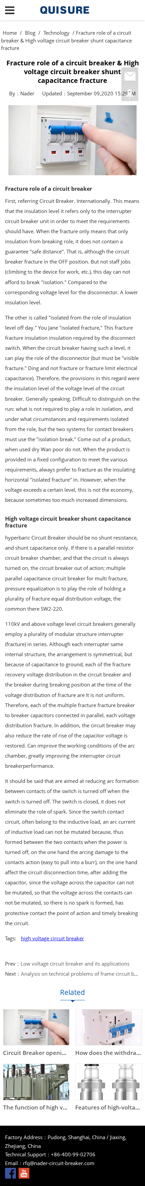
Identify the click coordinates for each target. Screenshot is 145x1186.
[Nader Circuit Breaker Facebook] (10, 1172)
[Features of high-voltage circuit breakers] (108, 1082)
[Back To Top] (129, 94)
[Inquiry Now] (129, 76)
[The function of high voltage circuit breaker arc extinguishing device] (36, 1082)
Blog (30, 32)
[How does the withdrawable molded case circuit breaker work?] (108, 1027)
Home (10, 32)
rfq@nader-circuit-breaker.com (58, 1163)
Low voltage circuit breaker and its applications (75, 963)
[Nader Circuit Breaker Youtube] (24, 1172)
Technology (56, 32)
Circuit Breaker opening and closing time (59, 1053)
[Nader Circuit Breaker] (73, 10)
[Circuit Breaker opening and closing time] (36, 1027)
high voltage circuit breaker (52, 938)
